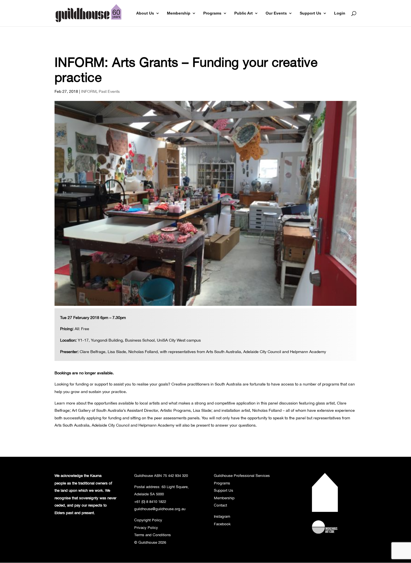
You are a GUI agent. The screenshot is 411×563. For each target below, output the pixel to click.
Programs (212, 13)
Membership (178, 13)
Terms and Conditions (152, 535)
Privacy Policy (146, 527)
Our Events (276, 13)
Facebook (222, 524)
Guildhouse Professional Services (242, 475)
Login (339, 13)
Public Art (243, 13)
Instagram (222, 516)
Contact (220, 505)
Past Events (109, 91)
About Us (145, 13)
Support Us (310, 13)
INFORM (88, 91)
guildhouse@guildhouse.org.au (159, 509)
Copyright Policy (148, 520)
